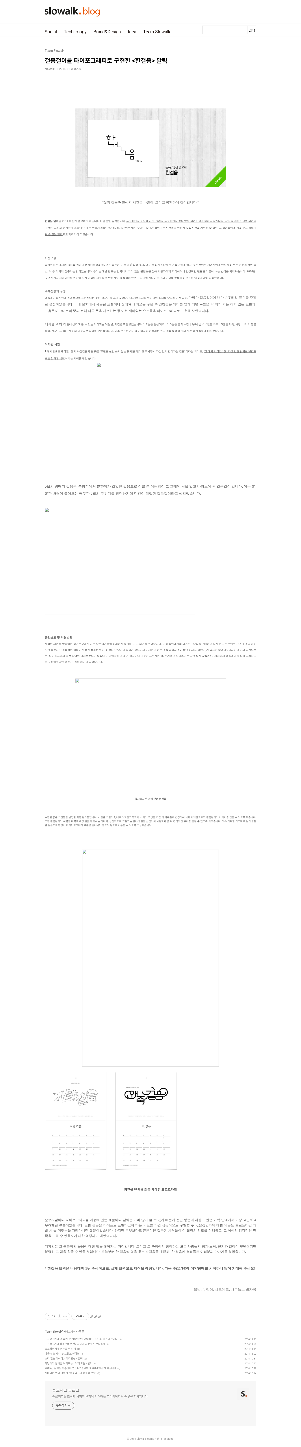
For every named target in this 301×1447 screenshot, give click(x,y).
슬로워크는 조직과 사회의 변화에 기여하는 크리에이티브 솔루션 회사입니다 (100, 1396)
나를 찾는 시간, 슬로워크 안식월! (62, 1353)
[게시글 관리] (65, 1316)
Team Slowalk (156, 31)
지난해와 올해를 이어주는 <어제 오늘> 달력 (68, 1363)
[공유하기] (59, 1316)
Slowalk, (142, 1438)
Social (51, 31)
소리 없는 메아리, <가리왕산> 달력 (64, 1358)
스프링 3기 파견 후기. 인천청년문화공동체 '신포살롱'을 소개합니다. (81, 1339)
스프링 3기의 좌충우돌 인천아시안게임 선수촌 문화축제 (75, 1344)
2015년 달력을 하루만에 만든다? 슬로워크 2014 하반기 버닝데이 (80, 1368)
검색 (252, 30)
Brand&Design (107, 31)
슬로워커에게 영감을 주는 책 (60, 1348)
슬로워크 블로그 (65, 1390)
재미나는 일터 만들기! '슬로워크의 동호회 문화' (70, 1373)
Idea (132, 31)
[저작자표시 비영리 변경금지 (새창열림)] (95, 1316)
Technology (75, 31)
